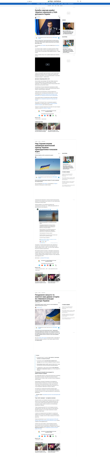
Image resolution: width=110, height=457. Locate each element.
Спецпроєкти (70, 3)
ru (31, 1)
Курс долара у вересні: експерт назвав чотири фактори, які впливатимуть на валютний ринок (68, 178)
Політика (48, 3)
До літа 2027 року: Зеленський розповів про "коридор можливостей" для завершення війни (68, 32)
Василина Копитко (65, 47)
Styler (65, 3)
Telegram (55, 183)
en (29, 1)
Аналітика (43, 3)
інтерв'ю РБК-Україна (42, 337)
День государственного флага (53, 268)
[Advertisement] (47, 192)
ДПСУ (46, 268)
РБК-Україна (45, 183)
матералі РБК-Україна (45, 257)
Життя (55, 3)
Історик (42, 439)
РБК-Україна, (43, 45)
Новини (38, 3)
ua (27, 1)
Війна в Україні (37, 270)
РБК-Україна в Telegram (46, 108)
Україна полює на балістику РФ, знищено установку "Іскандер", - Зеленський (67, 175)
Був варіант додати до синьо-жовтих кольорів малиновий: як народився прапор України (68, 51)
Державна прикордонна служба (40, 268)
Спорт (59, 3)
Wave (62, 3)
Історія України (37, 439)
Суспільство (43, 141)
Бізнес (52, 3)
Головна (36, 141)
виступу (57, 45)
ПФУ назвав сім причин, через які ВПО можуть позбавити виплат (68, 186)
